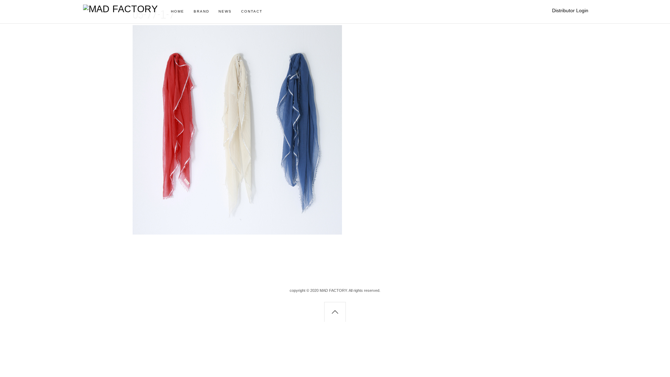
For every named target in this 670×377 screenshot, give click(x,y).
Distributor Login (570, 10)
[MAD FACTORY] (120, 9)
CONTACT (251, 11)
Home (177, 11)
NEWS (225, 11)
